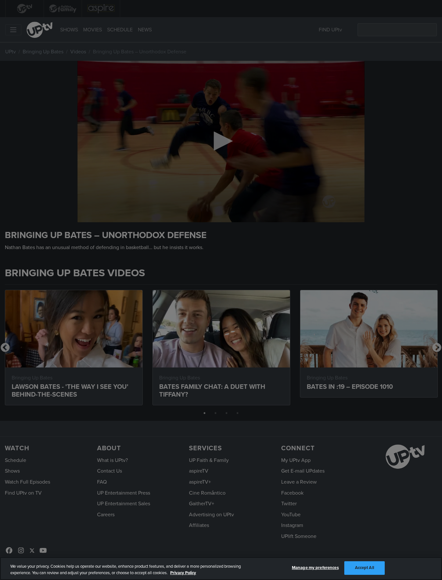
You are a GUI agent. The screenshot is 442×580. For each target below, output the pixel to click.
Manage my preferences (315, 567)
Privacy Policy (183, 572)
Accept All (364, 567)
